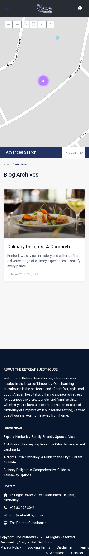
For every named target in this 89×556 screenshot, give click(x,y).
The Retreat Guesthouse (28, 523)
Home (7, 164)
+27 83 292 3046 (22, 508)
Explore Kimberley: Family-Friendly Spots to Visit (39, 437)
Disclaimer (65, 547)
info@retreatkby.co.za (26, 515)
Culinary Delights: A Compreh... (40, 246)
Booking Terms (39, 547)
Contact (77, 553)
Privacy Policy (11, 547)
